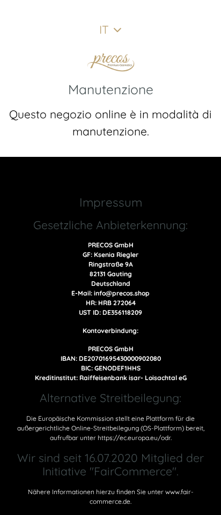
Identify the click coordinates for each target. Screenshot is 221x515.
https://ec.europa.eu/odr (134, 438)
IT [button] (104, 29)
